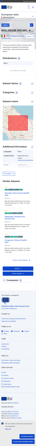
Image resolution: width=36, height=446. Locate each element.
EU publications (6, 384)
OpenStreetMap (18, 139)
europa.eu (16, 403)
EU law (3, 372)
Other (5, 333)
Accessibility (5, 349)
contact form (14, 416)
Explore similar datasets (21, 260)
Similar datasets (17, 273)
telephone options (13, 414)
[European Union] (17, 398)
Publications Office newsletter (10, 363)
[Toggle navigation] (33, 16)
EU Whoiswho (5, 381)
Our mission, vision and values (10, 360)
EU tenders (4, 375)
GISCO (31, 139)
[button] (29, 1)
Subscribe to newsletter (8, 321)
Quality (17, 268)
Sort (5, 63)
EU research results (7, 378)
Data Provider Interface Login (10, 386)
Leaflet (11, 139)
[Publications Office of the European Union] (17, 300)
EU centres (18, 418)
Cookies (4, 346)
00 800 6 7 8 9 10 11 (12, 411)
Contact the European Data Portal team (13, 318)
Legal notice (5, 344)
